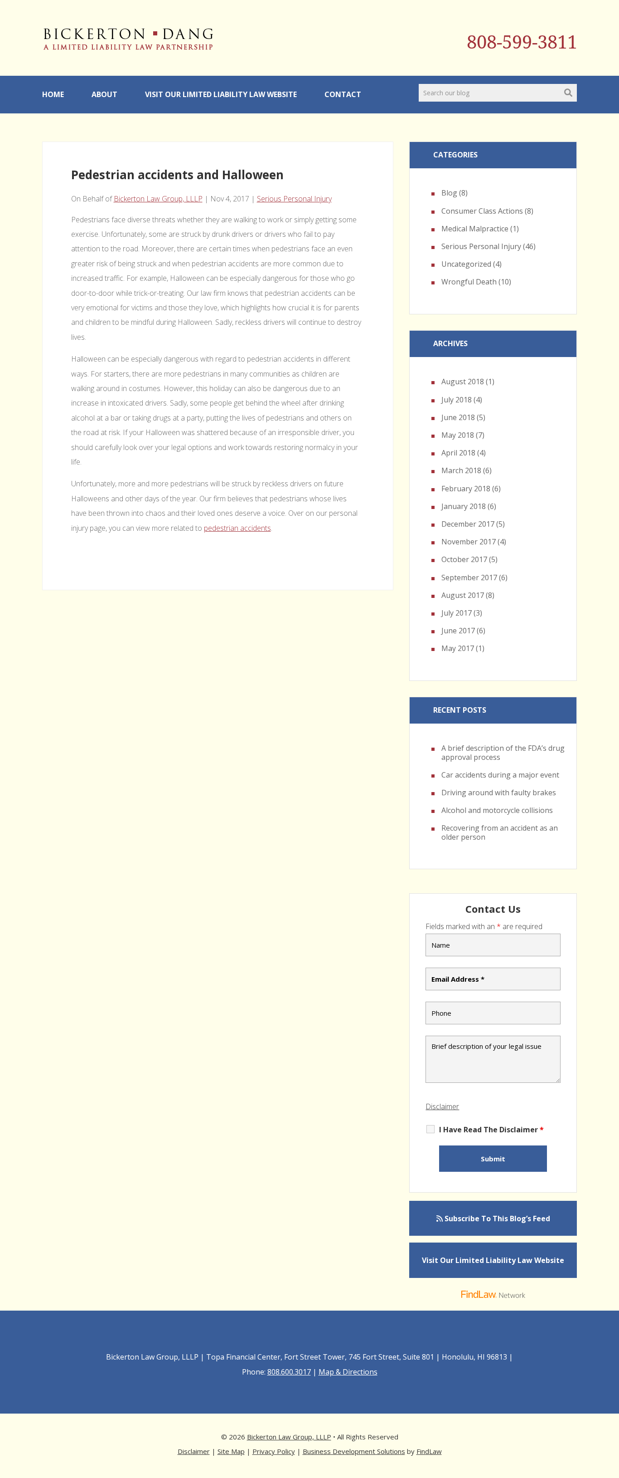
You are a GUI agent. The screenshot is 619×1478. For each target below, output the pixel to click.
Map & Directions (348, 1372)
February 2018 (465, 489)
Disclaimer (442, 1106)
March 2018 (461, 470)
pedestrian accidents (237, 528)
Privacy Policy (273, 1451)
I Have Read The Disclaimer (491, 1129)
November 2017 (468, 542)
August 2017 (462, 595)
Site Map (231, 1451)
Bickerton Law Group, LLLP (158, 199)
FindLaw (429, 1451)
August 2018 (462, 382)
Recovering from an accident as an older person (499, 832)
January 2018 (463, 506)
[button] (610, 1412)
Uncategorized (466, 264)
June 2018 (458, 417)
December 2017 (467, 524)
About (104, 94)
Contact (342, 94)
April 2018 (458, 453)
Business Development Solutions (354, 1451)
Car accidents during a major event (500, 775)
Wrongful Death (469, 282)
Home (53, 94)
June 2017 (458, 631)
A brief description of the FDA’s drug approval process (503, 752)
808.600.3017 (289, 1372)
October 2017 (464, 559)
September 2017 (469, 577)
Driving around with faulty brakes (498, 793)
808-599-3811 (522, 42)
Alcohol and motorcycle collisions (497, 810)
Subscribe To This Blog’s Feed (496, 1219)
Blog (449, 193)
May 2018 (457, 435)
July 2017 (456, 613)
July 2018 (456, 400)
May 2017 (457, 648)
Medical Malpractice (474, 229)
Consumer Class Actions (482, 211)
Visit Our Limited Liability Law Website (221, 94)
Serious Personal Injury (294, 199)
